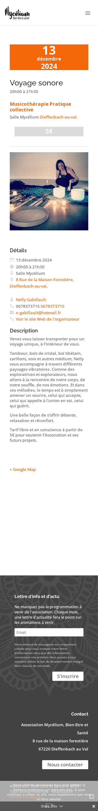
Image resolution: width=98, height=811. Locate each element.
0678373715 (52, 306)
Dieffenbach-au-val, (59, 117)
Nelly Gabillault (31, 299)
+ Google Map (23, 469)
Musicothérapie (29, 104)
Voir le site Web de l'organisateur (47, 319)
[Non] (91, 796)
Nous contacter (65, 764)
